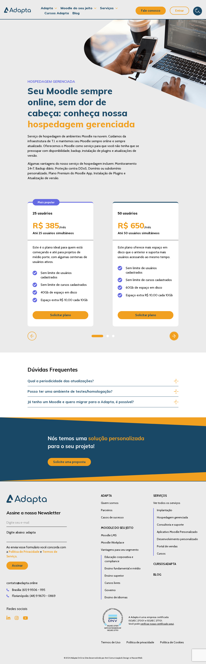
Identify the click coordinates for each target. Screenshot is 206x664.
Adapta (106, 495)
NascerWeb (137, 658)
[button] (97, 336)
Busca (197, 11)
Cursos (161, 553)
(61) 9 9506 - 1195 (33, 590)
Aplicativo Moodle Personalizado (177, 532)
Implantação (164, 510)
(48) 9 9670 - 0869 (43, 596)
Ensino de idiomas (116, 597)
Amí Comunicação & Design (117, 658)
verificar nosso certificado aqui (157, 623)
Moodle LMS (109, 535)
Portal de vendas (167, 546)
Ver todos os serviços (166, 503)
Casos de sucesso (112, 517)
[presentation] (32, 336)
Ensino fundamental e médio (123, 568)
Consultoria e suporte (170, 524)
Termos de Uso (111, 642)
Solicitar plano (60, 315)
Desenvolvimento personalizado (177, 539)
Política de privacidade (140, 642)
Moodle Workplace (112, 542)
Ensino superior (114, 575)
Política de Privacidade (24, 552)
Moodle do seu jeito (117, 528)
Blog (75, 13)
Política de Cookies (172, 642)
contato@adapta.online (22, 583)
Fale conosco (150, 10)
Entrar (179, 10)
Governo (110, 590)
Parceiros (106, 510)
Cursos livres (112, 583)
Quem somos (109, 503)
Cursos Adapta (56, 13)
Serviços (160, 495)
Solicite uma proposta (69, 462)
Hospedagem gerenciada (172, 517)
